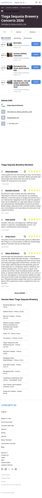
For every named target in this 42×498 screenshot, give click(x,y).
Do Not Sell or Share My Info (11, 485)
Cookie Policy (5, 475)
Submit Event (5, 462)
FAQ (2, 460)
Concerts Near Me (7, 426)
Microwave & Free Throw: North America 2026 (21, 68)
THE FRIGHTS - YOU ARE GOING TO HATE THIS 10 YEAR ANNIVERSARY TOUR (21, 84)
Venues (3, 436)
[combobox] (20, 3)
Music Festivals (6, 440)
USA (2, 7)
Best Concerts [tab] (6, 38)
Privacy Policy (5, 478)
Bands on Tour (6, 418)
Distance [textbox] (32, 32)
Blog (2, 447)
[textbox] (5, 412)
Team (3, 458)
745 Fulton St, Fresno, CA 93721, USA (13, 24)
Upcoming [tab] (17, 38)
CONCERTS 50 (6, 2)
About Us (4, 453)
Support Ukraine (6, 465)
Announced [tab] (28, 38)
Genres (3, 429)
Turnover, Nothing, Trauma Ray (20, 54)
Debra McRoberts (12, 253)
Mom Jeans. (17, 43)
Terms (3, 482)
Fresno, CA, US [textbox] (19, 3)
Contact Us (5, 455)
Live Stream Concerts (8, 443)
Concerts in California (12, 7)
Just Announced (6, 422)
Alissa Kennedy (11, 171)
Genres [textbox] (18, 32)
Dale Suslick (10, 219)
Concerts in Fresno (25, 7)
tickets (36, 44)
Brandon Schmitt (12, 190)
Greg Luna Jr (10, 236)
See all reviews (20, 293)
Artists (3, 433)
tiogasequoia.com (13, 118)
